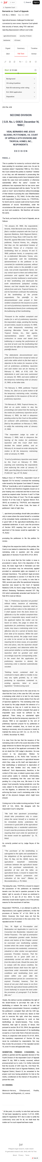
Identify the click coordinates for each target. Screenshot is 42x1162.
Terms (27, 1155)
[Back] (1, 2)
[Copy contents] (14, 61)
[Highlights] (30, 61)
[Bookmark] (26, 61)
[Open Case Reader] (36, 61)
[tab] (8, 48)
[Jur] (6, 2)
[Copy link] (5, 61)
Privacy (21, 1155)
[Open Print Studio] (10, 61)
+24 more (17, 40)
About (15, 1155)
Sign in (36, 2)
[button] (9, 7)
